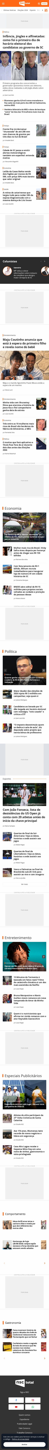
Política (6, 32)
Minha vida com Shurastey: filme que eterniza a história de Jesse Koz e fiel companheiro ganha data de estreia (18, 406)
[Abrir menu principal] (3, 3)
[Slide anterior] (5, 527)
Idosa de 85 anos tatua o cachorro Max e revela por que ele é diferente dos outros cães (24, 1224)
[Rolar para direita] (42, 10)
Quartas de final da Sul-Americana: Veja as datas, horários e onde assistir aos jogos (27, 837)
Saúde (6, 189)
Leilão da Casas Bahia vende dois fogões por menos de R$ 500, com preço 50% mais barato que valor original (18, 175)
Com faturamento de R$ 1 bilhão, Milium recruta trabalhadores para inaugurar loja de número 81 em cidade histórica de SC (28, 571)
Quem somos (24, 1415)
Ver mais (24, 884)
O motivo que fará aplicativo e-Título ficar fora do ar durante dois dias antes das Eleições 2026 (18, 446)
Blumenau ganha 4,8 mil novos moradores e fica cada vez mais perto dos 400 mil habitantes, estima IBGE (25, 103)
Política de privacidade (20, 1439)
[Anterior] (41, 261)
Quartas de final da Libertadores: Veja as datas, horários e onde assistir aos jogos (27, 855)
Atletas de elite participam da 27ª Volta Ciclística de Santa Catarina (28, 1118)
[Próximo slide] (43, 527)
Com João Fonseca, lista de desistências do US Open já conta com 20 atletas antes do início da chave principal (24, 815)
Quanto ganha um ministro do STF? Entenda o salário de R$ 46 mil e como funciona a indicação (24, 679)
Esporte (33, 10)
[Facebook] (16, 1400)
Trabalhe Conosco (24, 1432)
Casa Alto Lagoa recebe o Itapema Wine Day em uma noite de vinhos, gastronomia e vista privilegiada (29, 1150)
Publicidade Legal (24, 1424)
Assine (44, 4)
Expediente (24, 1419)
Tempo (6, 126)
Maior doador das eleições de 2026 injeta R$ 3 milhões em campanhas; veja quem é (28, 693)
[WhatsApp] (32, 1407)
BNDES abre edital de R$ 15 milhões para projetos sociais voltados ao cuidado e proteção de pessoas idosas (29, 590)
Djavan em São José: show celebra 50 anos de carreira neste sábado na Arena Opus (24, 967)
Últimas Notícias (9, 10)
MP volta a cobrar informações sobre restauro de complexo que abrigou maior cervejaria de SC (25, 274)
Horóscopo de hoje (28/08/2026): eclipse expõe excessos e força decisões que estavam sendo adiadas (25, 1244)
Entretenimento (10, 335)
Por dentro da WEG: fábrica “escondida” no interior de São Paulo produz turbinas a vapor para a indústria (24, 536)
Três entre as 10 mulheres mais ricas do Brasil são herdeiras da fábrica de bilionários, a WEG (18, 426)
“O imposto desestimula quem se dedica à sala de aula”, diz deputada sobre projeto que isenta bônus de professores (29, 728)
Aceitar (24, 1444)
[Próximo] (45, 261)
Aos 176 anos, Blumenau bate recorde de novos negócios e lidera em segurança (28, 1133)
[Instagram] (32, 1400)
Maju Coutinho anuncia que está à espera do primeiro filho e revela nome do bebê (24, 343)
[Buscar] (39, 3)
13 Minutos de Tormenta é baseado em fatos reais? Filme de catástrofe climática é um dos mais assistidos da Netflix (30, 981)
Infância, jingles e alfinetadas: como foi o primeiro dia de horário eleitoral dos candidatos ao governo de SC (24, 41)
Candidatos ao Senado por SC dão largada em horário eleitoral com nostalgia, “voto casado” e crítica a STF (30, 710)
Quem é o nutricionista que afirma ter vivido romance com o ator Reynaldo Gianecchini (30, 1016)
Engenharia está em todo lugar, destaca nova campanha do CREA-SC (24, 1105)
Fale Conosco (24, 1428)
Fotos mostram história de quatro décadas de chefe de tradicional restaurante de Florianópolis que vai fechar (25, 1333)
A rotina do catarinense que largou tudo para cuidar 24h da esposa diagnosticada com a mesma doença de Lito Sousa (18, 196)
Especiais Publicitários (13, 1101)
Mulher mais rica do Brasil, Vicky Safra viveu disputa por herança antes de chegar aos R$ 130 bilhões (30, 551)
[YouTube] (16, 1407)
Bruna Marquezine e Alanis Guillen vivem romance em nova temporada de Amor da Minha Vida (30, 999)
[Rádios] (46, 10)
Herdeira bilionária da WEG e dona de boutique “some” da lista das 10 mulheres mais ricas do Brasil (24, 112)
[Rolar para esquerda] (2, 10)
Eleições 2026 (23, 10)
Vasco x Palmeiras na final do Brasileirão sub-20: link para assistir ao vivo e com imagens (29, 872)
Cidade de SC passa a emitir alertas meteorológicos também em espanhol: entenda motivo (18, 154)
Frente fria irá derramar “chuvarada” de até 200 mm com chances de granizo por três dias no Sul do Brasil (16, 133)
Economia (7, 168)
